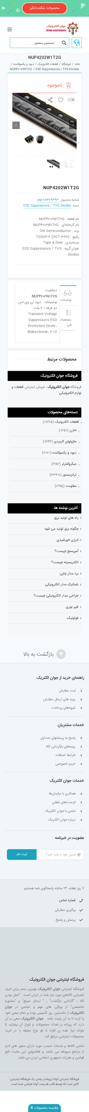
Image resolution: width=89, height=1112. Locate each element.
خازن (72, 430)
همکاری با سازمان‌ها (62, 794)
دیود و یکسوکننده (64, 453)
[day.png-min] (34, 267)
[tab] (68, 295)
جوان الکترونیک (58, 387)
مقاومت (71, 486)
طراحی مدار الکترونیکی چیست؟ (56, 596)
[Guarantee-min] (21, 267)
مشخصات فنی (65, 322)
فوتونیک (72, 618)
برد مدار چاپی (69, 574)
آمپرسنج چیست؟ (66, 551)
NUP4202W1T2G (44, 296)
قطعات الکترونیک (67, 422)
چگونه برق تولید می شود (61, 529)
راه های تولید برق (66, 518)
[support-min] (60, 267)
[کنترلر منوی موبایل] (10, 29)
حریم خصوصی (65, 764)
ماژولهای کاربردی (65, 442)
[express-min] (73, 267)
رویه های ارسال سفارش (59, 699)
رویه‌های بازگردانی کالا (61, 747)
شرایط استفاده (66, 755)
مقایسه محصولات (45, 1108)
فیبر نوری (72, 607)
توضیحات (65, 299)
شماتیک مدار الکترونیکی (61, 585)
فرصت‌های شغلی (64, 802)
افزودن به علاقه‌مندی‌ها (60, 99)
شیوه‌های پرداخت (63, 708)
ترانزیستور (69, 475)
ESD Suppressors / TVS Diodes (47, 205)
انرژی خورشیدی (67, 540)
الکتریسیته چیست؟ (64, 562)
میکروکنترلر (69, 464)
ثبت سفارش (67, 691)
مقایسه (71, 99)
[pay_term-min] (47, 267)
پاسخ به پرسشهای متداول (58, 738)
